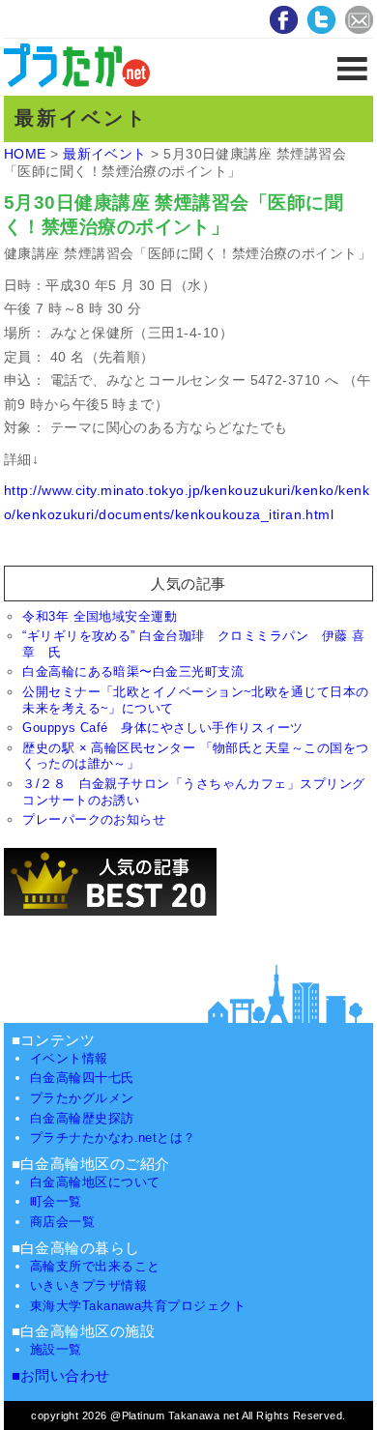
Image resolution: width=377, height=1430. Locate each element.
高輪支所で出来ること (95, 1266)
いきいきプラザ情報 (88, 1285)
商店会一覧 (62, 1221)
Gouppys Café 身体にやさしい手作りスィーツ (162, 727)
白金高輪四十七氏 (82, 1077)
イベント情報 (69, 1058)
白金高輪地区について (95, 1182)
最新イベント (105, 154)
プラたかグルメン (82, 1098)
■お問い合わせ (61, 1375)
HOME (25, 154)
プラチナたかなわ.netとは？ (113, 1137)
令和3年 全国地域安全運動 (99, 616)
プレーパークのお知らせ (93, 819)
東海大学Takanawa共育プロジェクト (138, 1306)
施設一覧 (56, 1349)
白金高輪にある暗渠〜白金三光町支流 (133, 671)
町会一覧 (56, 1201)
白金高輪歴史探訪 (82, 1118)
